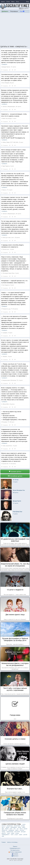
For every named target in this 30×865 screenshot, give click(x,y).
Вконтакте (15, 855)
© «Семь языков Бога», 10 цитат (9, 445)
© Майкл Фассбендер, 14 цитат (8, 118)
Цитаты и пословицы (12, 842)
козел (11, 828)
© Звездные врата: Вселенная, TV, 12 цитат (12, 380)
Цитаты (3, 1)
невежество (4, 830)
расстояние (17, 831)
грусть (3, 827)
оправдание (11, 830)
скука (8, 833)
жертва (7, 827)
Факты (12, 1)
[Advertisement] (15, 29)
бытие (23, 824)
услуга (16, 834)
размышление (10, 831)
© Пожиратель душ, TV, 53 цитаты (9, 309)
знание (19, 827)
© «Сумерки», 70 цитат (6, 332)
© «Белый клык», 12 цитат (7, 249)
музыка (25, 828)
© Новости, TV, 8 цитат (6, 190)
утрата (20, 834)
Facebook (16, 854)
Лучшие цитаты (16, 471)
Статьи (8, 1)
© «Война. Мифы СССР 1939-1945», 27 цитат (12, 142)
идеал (23, 827)
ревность (4, 833)
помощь (3, 831)
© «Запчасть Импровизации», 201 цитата (11, 106)
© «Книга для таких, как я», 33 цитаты (10, 237)
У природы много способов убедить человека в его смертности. (12, 246)
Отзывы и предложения (16, 852)
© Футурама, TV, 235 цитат (7, 422)
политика (22, 830)
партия (16, 830)
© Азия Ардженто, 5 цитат (7, 285)
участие (25, 834)
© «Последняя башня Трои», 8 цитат (10, 273)
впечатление (17, 825)
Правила (15, 846)
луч (18, 828)
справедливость (6, 834)
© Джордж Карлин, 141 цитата (8, 67)
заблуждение (13, 827)
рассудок (23, 831)
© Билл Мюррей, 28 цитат (7, 82)
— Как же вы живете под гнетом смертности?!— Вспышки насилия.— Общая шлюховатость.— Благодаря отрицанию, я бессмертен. (14, 415)
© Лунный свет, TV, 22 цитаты (8, 463)
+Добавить (4, 11)
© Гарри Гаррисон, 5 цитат (7, 166)
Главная (4, 842)
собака (12, 833)
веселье (4, 825)
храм (3, 836)
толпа (12, 834)
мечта (21, 828)
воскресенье (10, 825)
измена (6, 828)
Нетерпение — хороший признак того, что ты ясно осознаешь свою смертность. (14, 281)
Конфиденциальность (15, 848)
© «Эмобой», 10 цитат (6, 356)
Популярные (14, 11)
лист (14, 828)
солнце (17, 833)
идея (3, 828)
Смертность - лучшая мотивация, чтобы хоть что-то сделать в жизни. (14, 115)
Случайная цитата (16, 476)
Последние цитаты (15, 850)
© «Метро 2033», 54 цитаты (7, 404)
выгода (23, 825)
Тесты (17, 1)
